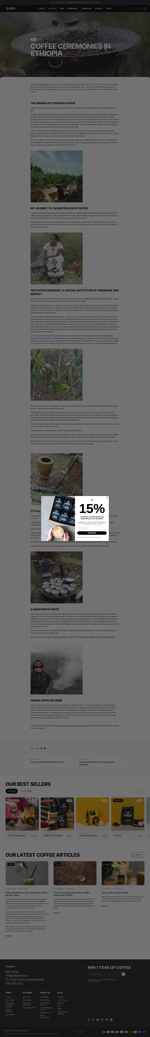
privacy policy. (98, 537)
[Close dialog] (107, 497)
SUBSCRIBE (92, 533)
